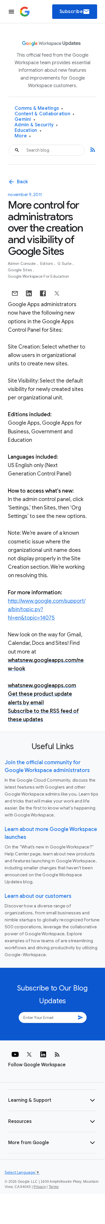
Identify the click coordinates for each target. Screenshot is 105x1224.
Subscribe (75, 11)
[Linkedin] (43, 1054)
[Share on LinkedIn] (29, 293)
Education (28, 130)
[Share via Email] (15, 293)
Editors (47, 263)
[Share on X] (57, 293)
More (23, 136)
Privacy (40, 1187)
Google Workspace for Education (38, 276)
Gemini (25, 119)
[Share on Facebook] (43, 293)
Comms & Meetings (39, 108)
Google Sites (20, 270)
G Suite (64, 263)
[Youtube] (15, 1054)
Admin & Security (36, 125)
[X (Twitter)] (29, 1054)
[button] (52, 1100)
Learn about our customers (38, 896)
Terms (54, 1187)
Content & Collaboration (44, 114)
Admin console (22, 263)
